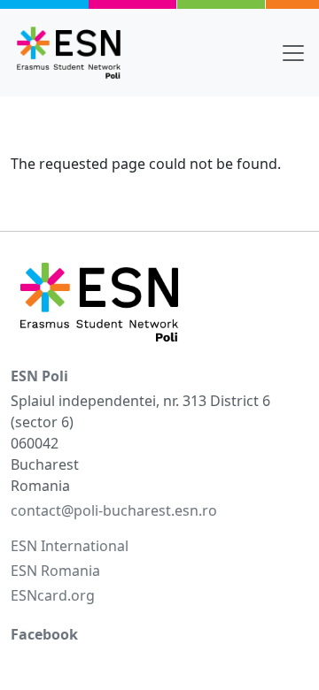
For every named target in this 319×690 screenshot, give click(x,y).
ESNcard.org (53, 595)
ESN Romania (55, 570)
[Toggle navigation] (293, 53)
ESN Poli (39, 376)
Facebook (44, 634)
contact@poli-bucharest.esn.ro (114, 510)
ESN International (69, 546)
